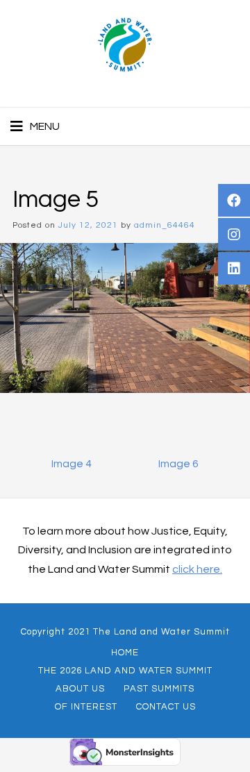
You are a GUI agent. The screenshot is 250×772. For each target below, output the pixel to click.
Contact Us (166, 707)
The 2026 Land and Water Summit (125, 671)
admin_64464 (164, 225)
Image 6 (178, 463)
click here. (197, 569)
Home (125, 652)
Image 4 (71, 463)
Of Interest (86, 707)
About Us (80, 689)
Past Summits (159, 689)
